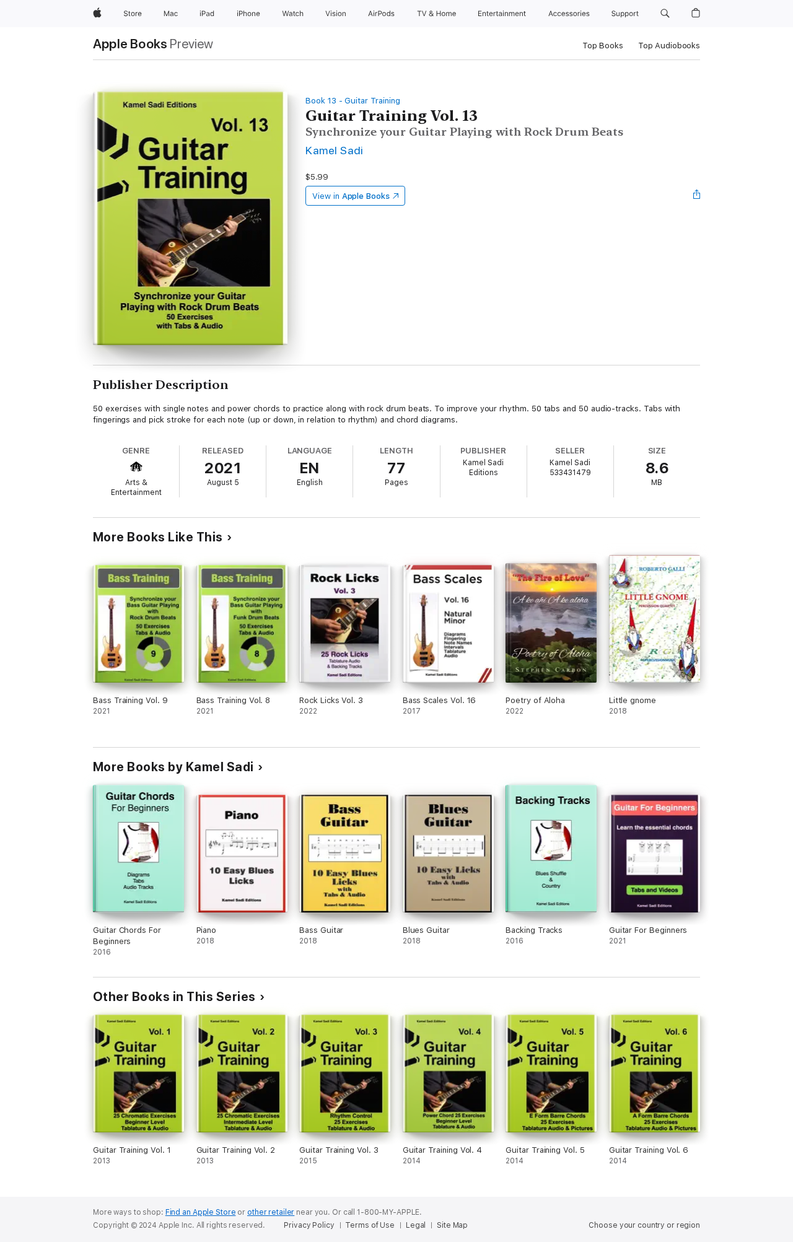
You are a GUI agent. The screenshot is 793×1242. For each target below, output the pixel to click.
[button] (665, 13)
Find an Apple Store (200, 1212)
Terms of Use (370, 1225)
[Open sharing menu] (696, 195)
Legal (416, 1225)
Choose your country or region (644, 1225)
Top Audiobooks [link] (669, 45)
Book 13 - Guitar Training (352, 100)
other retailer (270, 1212)
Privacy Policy (309, 1225)
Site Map (452, 1225)
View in (351, 196)
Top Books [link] (602, 45)
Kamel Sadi (334, 150)
